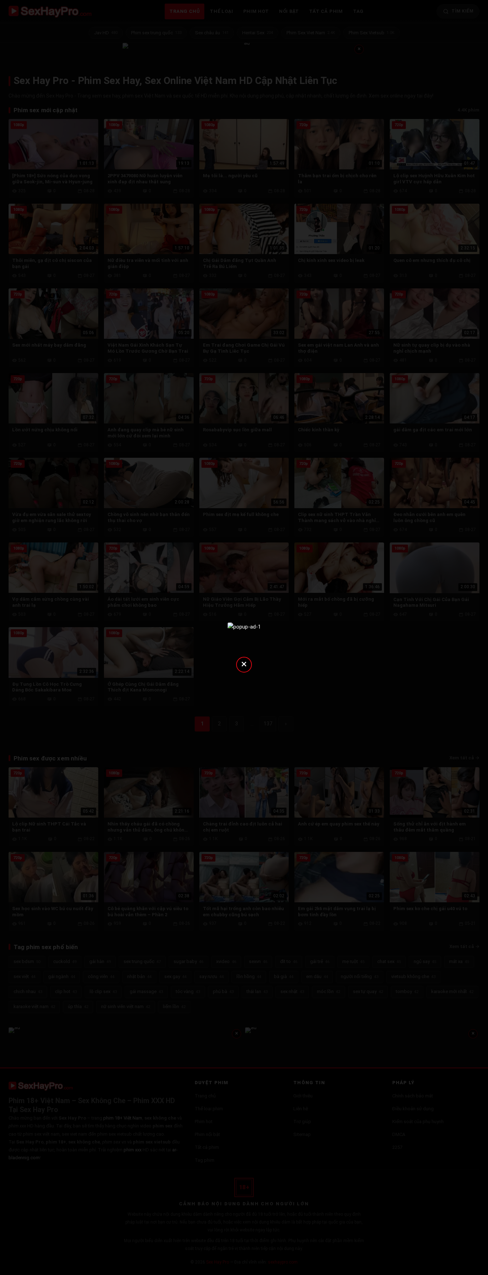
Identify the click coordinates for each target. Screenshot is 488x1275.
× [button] (244, 664)
